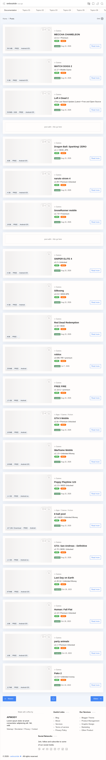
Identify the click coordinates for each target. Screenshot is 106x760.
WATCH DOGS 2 (63, 66)
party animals (61, 641)
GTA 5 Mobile (61, 418)
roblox (57, 354)
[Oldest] (97, 698)
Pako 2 (58, 673)
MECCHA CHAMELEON (67, 34)
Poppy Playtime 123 (65, 482)
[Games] (58, 31)
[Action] (70, 415)
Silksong (59, 290)
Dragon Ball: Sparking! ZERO (70, 146)
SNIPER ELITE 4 (63, 258)
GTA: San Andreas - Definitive (70, 546)
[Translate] (89, 4)
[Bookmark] (93, 4)
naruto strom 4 (62, 178)
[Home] (53, 698)
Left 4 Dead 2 (61, 98)
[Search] (102, 4)
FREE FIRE (60, 386)
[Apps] (58, 415)
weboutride (12, 3)
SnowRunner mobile (65, 210)
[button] (98, 4)
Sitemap (10, 729)
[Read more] (95, 46)
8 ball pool (60, 514)
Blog (57, 718)
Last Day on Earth (64, 577)
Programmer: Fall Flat (63, 609)
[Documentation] (10, 10)
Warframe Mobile (63, 450)
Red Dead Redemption (66, 322)
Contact (35, 729)
